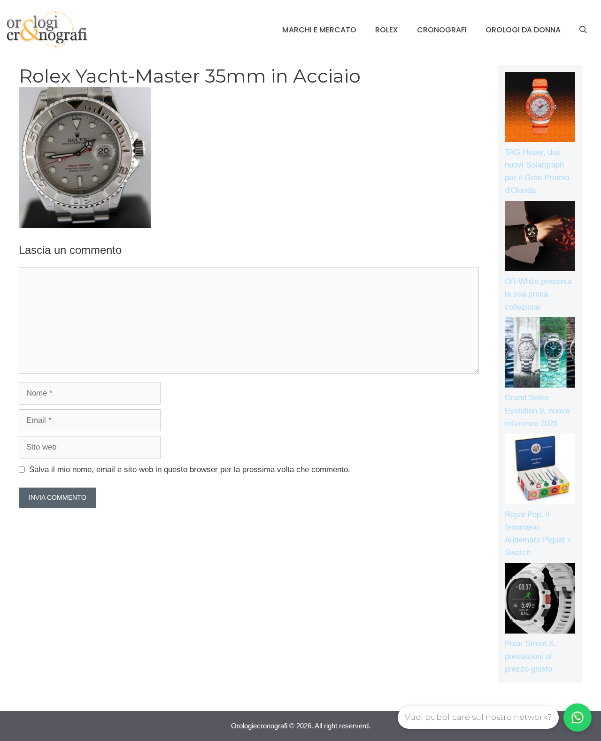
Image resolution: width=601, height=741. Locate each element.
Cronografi (442, 29)
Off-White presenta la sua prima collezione (538, 294)
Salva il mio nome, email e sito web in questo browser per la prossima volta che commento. (189, 469)
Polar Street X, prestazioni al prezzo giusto (530, 656)
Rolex (386, 29)
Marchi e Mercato (319, 29)
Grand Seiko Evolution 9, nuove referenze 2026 (537, 410)
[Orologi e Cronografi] (47, 29)
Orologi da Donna (523, 29)
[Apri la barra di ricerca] (583, 30)
